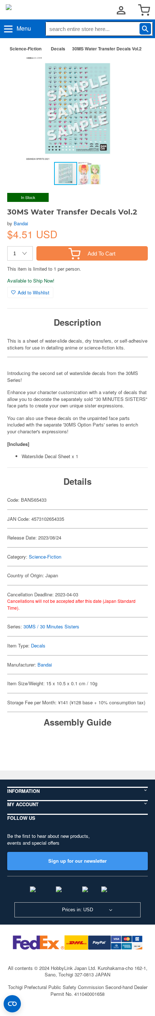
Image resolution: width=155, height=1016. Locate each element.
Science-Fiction (25, 48)
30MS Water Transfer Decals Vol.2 (107, 48)
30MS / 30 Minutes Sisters (51, 626)
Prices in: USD (77, 909)
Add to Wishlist (33, 292)
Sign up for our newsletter (77, 860)
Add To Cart (101, 253)
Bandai (21, 223)
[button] (134, 68)
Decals (58, 48)
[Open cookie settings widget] (12, 1003)
